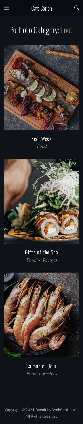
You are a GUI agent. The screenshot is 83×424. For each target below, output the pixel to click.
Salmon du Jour (41, 366)
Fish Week (41, 138)
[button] (76, 7)
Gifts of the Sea (41, 252)
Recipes (49, 260)
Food (41, 146)
